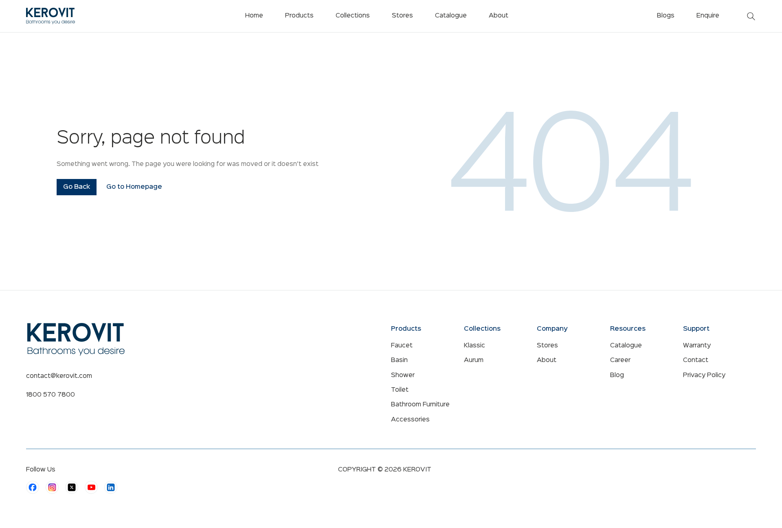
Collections (353, 16)
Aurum (473, 360)
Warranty (697, 346)
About (546, 360)
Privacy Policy (704, 375)
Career (620, 360)
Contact (695, 360)
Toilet (400, 390)
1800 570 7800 (50, 395)
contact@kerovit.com (59, 376)
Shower (403, 375)
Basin (399, 360)
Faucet (402, 346)
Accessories (410, 420)
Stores (547, 346)
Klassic (474, 346)
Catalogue (626, 346)
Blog (617, 375)
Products (299, 16)
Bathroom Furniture (420, 405)
